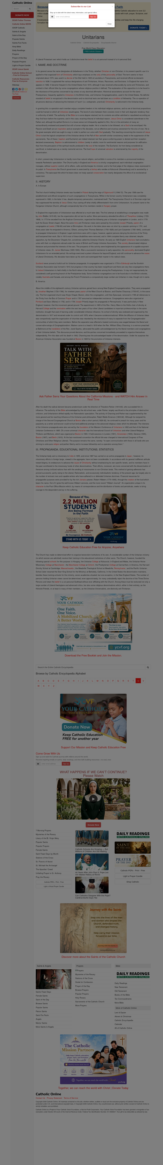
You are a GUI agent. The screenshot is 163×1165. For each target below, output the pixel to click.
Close (110, 24)
